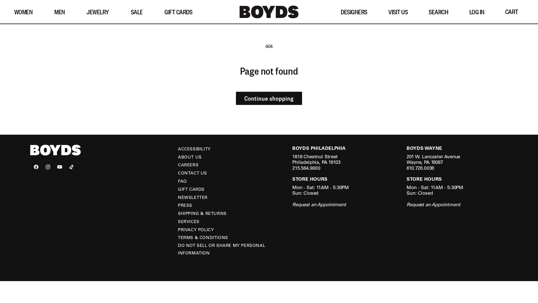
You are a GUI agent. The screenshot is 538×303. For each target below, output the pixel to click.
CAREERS (188, 164)
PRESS (185, 205)
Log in (476, 12)
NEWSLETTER (193, 197)
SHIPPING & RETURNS (202, 213)
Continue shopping (269, 98)
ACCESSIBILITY (194, 149)
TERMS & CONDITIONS (203, 237)
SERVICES (189, 221)
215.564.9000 (306, 168)
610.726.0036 (420, 168)
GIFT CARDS (191, 189)
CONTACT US (192, 173)
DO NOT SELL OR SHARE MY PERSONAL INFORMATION (221, 249)
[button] (25, 12)
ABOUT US (190, 157)
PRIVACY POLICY (196, 229)
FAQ (182, 181)
